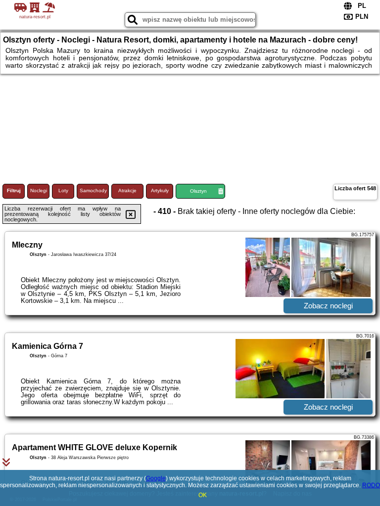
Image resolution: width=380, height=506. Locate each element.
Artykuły (160, 190)
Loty (63, 190)
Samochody (93, 190)
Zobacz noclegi (328, 305)
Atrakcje (127, 190)
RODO (371, 485)
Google (156, 478)
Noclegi (38, 190)
